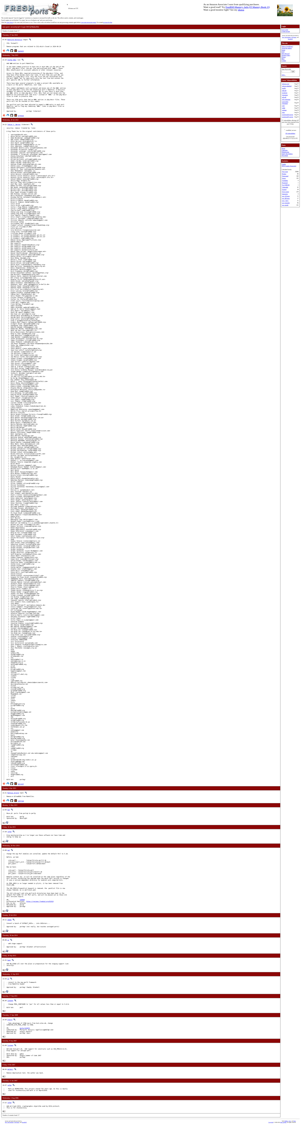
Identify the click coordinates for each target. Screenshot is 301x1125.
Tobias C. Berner (14, 124)
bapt (9, 960)
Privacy (284, 57)
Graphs (284, 164)
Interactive (285, 194)
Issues (283, 50)
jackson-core (285, 84)
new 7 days (285, 201)
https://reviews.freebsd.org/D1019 (39, 901)
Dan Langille (283, 1122)
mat (8, 810)
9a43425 (21, 51)
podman (284, 110)
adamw (9, 920)
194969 (22, 900)
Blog (283, 59)
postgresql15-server (287, 117)
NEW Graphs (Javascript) (289, 166)
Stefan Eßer (11, 60)
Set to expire (285, 192)
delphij (10, 1069)
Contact (284, 60)
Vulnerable (285, 187)
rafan (9, 832)
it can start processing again (88, 22)
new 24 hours (286, 196)
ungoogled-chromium (285, 102)
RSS (294, 1121)
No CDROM (285, 185)
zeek (283, 106)
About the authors (287, 48)
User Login (285, 30)
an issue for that (107, 22)
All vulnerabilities (290, 133)
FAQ (283, 52)
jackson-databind (286, 86)
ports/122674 (25, 1028)
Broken (284, 174)
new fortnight (286, 203)
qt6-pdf (284, 97)
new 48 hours (286, 198)
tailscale (284, 90)
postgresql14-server (287, 115)
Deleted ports (285, 152)
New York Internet (286, 37)
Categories (285, 150)
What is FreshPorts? (287, 46)
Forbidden (285, 180)
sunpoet (10, 1001)
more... (284, 75)
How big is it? (286, 53)
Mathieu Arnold (13, 793)
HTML (286, 1121)
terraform (284, 93)
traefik (284, 88)
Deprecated (285, 176)
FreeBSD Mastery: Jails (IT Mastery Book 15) (248, 7)
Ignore (284, 178)
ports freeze (10, 22)
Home (283, 148)
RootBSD (290, 39)
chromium (285, 95)
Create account (286, 31)
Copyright (270, 1122)
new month (285, 205)
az (8, 940)
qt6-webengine (286, 99)
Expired (284, 189)
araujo (9, 1020)
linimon (10, 1045)
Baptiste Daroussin (14, 40)
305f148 (21, 801)
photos (241, 9)
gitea (283, 112)
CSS (290, 1121)
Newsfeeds (285, 155)
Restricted (285, 183)
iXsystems (293, 37)
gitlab (283, 108)
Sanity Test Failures (287, 154)
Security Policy (286, 55)
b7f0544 (21, 116)
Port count (285, 171)
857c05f (21, 784)
